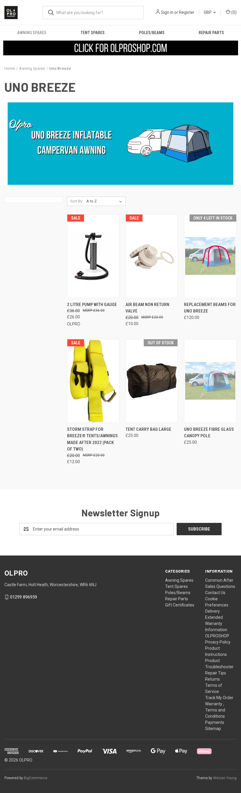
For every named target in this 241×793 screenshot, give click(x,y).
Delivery (212, 611)
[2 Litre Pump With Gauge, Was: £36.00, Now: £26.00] (93, 256)
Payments (214, 722)
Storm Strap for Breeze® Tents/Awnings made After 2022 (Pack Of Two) (92, 439)
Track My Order (219, 697)
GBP (208, 12)
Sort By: (76, 201)
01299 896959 (23, 597)
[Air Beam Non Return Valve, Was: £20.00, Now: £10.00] (152, 256)
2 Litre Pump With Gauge (92, 304)
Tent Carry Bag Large (148, 429)
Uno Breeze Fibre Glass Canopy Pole (209, 433)
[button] (120, 48)
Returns (212, 679)
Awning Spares (31, 32)
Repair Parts (211, 32)
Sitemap (213, 728)
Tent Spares (93, 32)
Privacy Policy (217, 642)
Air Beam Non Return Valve (147, 308)
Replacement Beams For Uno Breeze (210, 308)
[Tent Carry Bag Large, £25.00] (152, 381)
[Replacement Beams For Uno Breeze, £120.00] (210, 256)
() (233, 12)
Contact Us (215, 592)
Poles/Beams (152, 32)
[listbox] (105, 201)
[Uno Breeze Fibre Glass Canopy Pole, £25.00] (210, 381)
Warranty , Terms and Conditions (215, 710)
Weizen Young (225, 778)
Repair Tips (215, 673)
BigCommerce (35, 778)
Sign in (167, 12)
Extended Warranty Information (216, 623)
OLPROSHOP (217, 636)
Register (187, 12)
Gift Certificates (179, 605)
